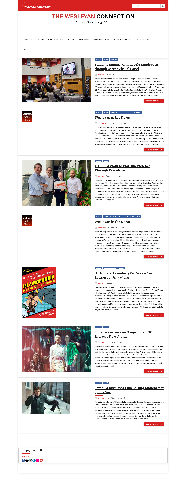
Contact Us (25, 457)
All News (98, 59)
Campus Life (84, 39)
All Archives (29, 50)
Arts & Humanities (55, 39)
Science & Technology (122, 39)
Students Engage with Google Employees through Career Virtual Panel (126, 66)
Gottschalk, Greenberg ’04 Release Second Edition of (127, 275)
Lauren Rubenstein (102, 123)
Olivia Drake (101, 74)
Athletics (71, 39)
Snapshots (114, 59)
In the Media (137, 112)
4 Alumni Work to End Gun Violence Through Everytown (122, 168)
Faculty (129, 112)
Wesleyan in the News (112, 117)
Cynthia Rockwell (102, 227)
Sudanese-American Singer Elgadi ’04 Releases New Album (124, 334)
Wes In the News (142, 39)
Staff (138, 216)
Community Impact (101, 39)
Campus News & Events (117, 112)
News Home (28, 39)
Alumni (41, 39)
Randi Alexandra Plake (103, 342)
